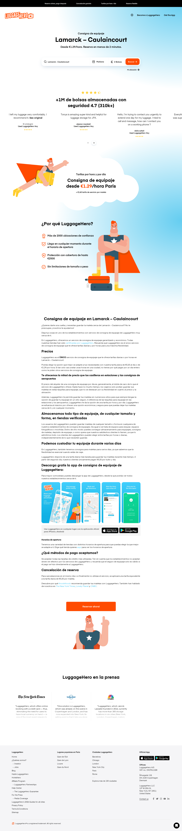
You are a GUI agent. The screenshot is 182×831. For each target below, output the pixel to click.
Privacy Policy (17, 805)
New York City (98, 767)
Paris (94, 770)
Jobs (16, 767)
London (95, 763)
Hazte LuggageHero (20, 774)
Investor (17, 763)
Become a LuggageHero (148, 15)
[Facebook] (153, 798)
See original (35, 117)
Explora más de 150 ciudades (104, 781)
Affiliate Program (18, 781)
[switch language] (132, 15)
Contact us (143, 799)
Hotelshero (16, 777)
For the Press (17, 795)
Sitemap (15, 812)
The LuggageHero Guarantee (26, 791)
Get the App (169, 15)
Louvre (60, 763)
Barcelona (96, 756)
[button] (177, 826)
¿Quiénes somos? (19, 760)
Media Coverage (21, 798)
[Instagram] (160, 798)
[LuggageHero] (19, 18)
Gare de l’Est (62, 756)
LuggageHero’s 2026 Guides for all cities (28, 802)
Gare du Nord (63, 767)
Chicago (95, 760)
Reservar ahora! (91, 606)
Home (14, 756)
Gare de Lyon (62, 760)
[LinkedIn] (168, 798)
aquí (79, 547)
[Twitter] (157, 798)
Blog (13, 770)
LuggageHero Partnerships (25, 784)
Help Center (17, 788)
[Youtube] (164, 798)
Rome (94, 774)
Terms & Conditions (20, 809)
